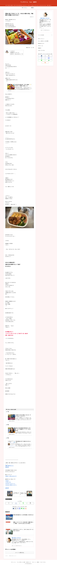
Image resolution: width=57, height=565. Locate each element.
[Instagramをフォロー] (19, 508)
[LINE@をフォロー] (22, 508)
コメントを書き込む (19, 552)
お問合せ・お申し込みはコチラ (11, 476)
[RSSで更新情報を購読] (26, 508)
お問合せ (38, 562)
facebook (7, 480)
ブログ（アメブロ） (41, 50)
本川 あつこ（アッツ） (16, 537)
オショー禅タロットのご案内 (21, 562)
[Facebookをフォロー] (17, 508)
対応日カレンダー (41, 43)
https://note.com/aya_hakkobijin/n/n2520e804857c (24, 44)
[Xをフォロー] (15, 508)
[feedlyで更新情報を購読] (24, 508)
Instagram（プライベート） (10, 483)
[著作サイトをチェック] (13, 508)
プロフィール (40, 45)
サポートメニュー (41, 38)
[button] (30, 503)
